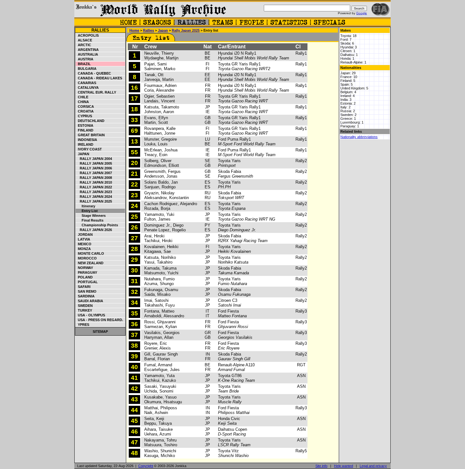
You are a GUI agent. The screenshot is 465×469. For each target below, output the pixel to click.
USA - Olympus (90, 315)
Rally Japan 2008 (94, 178)
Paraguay (86, 272)
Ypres (82, 324)
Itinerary (85, 206)
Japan (82, 154)
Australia (87, 54)
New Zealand (89, 263)
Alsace (84, 40)
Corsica (85, 106)
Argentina (87, 50)
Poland (84, 277)
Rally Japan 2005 (94, 163)
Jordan (84, 234)
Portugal (87, 282)
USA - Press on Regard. (99, 320)
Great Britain (90, 135)
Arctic (83, 45)
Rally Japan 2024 (94, 196)
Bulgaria (86, 68)
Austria (84, 59)
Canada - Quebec (93, 73)
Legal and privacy (373, 466)
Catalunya (87, 87)
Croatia (85, 111)
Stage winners (91, 215)
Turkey (84, 310)
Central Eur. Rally (96, 92)
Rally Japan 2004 (94, 159)
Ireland (84, 144)
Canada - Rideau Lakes (99, 78)
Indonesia (86, 140)
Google (361, 13)
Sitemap (100, 331)
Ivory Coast (89, 149)
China (82, 102)
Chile (82, 97)
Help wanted (343, 466)
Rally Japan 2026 (94, 230)
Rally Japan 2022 (94, 187)
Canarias (86, 83)
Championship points (97, 225)
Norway (84, 268)
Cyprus (84, 116)
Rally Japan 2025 (94, 201)
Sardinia (85, 296)
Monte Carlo (90, 253)
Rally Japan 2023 (94, 192)
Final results (89, 220)
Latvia (83, 239)
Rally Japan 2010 (94, 182)
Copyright (145, 466)
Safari (83, 287)
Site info (321, 466)
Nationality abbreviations (359, 137)
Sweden (84, 306)
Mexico (83, 244)
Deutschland (90, 121)
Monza (83, 249)
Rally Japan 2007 (94, 173)
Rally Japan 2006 (94, 168)
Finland (84, 130)
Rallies (100, 30)
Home (134, 30)
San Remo (86, 291)
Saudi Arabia (89, 301)
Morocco (86, 258)
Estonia (84, 125)
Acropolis (87, 35)
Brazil (83, 64)
